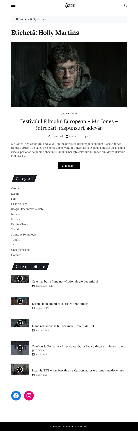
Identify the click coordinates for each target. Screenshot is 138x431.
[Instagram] (29, 396)
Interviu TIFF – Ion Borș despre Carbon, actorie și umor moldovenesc (78, 370)
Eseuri (15, 193)
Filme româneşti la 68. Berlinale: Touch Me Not (63, 326)
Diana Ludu (58, 136)
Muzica (15, 219)
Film (74, 113)
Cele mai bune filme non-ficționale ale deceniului (65, 281)
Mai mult (67, 165)
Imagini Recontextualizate (27, 209)
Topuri (15, 239)
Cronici (66, 113)
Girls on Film (19, 204)
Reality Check (19, 224)
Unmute (16, 255)
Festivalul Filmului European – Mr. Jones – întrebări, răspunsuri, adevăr (69, 124)
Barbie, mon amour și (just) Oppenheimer (60, 303)
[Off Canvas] (13, 5)
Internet (16, 214)
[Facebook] (16, 396)
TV (13, 244)
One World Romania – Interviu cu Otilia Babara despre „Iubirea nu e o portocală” (78, 348)
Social (15, 229)
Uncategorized (20, 249)
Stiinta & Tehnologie (23, 234)
